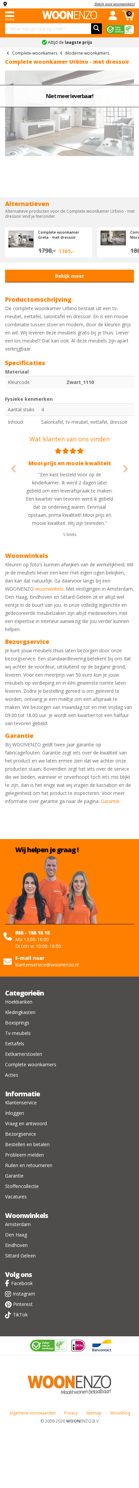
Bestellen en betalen (27, 1144)
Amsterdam (18, 1224)
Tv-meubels (18, 1033)
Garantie (110, 801)
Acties (11, 1075)
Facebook (22, 1283)
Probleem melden (24, 1155)
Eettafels (14, 1043)
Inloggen (14, 1113)
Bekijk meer (69, 276)
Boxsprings (17, 1022)
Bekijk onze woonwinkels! (114, 3)
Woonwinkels (26, 1215)
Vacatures (16, 1196)
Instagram (24, 1293)
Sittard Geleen (20, 1255)
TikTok (20, 1314)
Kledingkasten (20, 1012)
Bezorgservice (20, 1134)
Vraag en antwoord (26, 1123)
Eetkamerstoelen (23, 1054)
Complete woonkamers (30, 1064)
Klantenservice (21, 1102)
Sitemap (94, 1413)
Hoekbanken (18, 1002)
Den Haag (16, 1234)
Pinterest (23, 1304)
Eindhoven (16, 1245)
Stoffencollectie (22, 1186)
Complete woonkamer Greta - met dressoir (58, 235)
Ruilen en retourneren (28, 1165)
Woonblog (120, 1413)
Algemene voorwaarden (32, 1413)
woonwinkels (49, 589)
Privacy (71, 1413)
